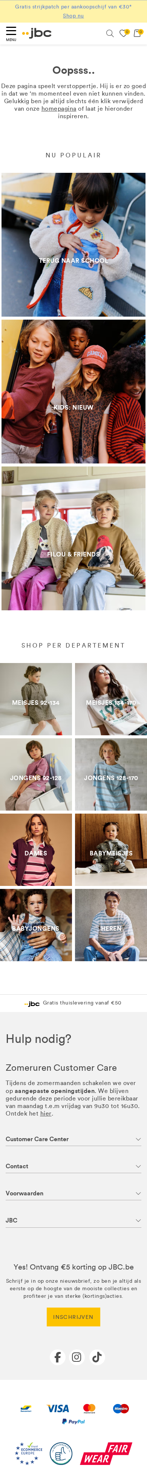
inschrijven (73, 1317)
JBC (11, 1220)
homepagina (59, 108)
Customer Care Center (37, 1139)
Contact (17, 1166)
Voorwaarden (24, 1193)
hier (46, 1113)
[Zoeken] (110, 33)
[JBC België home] (37, 33)
